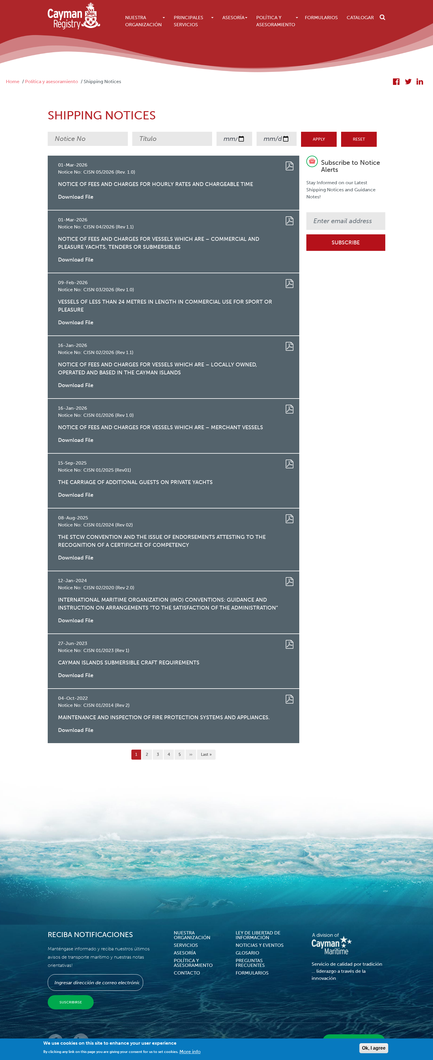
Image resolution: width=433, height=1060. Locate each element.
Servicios (186, 945)
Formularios (321, 17)
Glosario (247, 953)
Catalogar (360, 17)
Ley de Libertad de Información (258, 935)
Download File (75, 197)
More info (190, 1051)
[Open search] (382, 17)
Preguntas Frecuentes (250, 963)
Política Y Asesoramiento (275, 21)
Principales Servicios (188, 21)
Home (12, 81)
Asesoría (233, 17)
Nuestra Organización (143, 21)
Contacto (187, 973)
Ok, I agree (374, 1048)
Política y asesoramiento (51, 81)
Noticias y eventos (260, 945)
